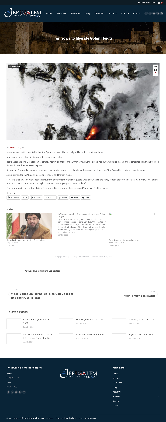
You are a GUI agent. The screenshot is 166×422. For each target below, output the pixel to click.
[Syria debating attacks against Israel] (133, 226)
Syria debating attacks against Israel (124, 240)
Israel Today (15, 147)
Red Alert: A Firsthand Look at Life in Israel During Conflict (37, 336)
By (86, 256)
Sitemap (92, 418)
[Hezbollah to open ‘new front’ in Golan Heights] (30, 226)
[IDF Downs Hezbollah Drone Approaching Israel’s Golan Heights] (83, 224)
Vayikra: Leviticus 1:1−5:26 (141, 334)
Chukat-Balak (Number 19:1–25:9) (37, 321)
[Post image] (13, 324)
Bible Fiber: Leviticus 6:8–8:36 (90, 334)
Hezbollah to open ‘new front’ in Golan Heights (25, 240)
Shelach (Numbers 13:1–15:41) (90, 319)
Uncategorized (14, 66)
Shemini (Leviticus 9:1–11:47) (142, 319)
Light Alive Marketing (75, 418)
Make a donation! (148, 3)
